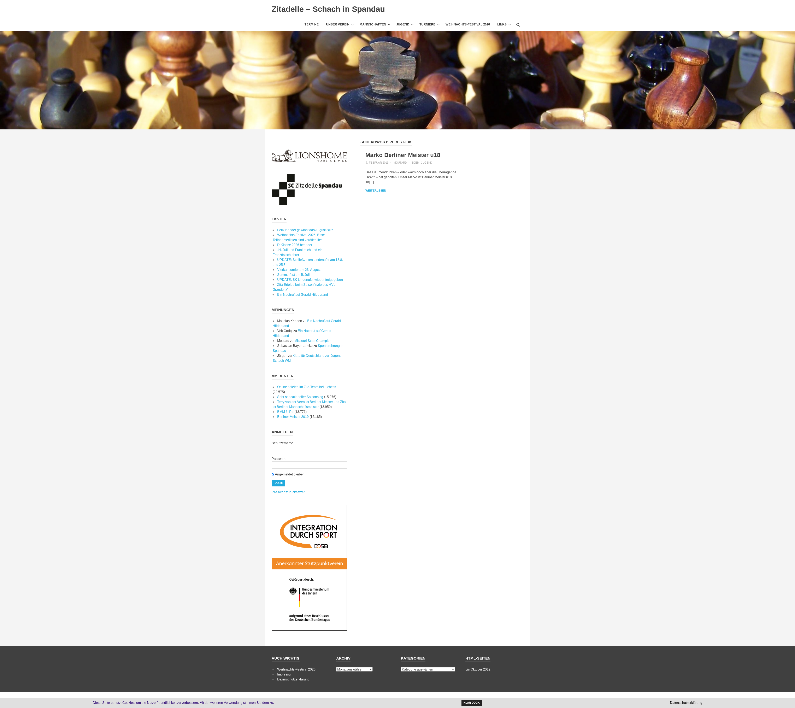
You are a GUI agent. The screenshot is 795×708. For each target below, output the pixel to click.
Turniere (427, 24)
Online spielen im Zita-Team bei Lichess (306, 387)
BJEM (415, 162)
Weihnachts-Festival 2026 (468, 24)
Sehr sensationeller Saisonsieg (300, 397)
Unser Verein (337, 24)
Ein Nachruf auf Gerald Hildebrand (302, 294)
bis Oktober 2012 (477, 669)
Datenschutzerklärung (293, 679)
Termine (312, 24)
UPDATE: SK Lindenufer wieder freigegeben (310, 279)
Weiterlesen (375, 190)
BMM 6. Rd (285, 412)
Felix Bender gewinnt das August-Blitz (305, 230)
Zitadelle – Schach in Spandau (328, 9)
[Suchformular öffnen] (518, 24)
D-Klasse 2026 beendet (294, 245)
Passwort (278, 459)
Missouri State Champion (312, 341)
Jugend (402, 24)
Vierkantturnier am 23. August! (299, 269)
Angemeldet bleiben (289, 474)
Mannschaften (373, 24)
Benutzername (282, 443)
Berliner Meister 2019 (293, 417)
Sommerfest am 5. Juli (293, 274)
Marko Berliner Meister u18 (402, 155)
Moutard (400, 162)
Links (502, 24)
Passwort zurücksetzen (289, 492)
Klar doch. (472, 702)
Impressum (285, 674)
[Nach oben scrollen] (787, 700)
